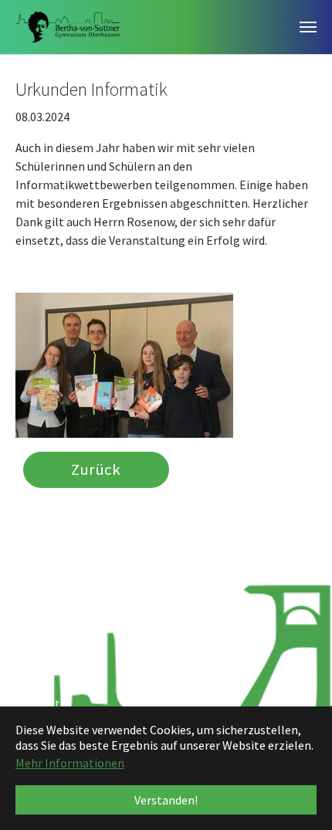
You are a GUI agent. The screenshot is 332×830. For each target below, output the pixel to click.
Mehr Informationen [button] (69, 763)
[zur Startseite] (67, 27)
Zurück (95, 470)
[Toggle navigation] (308, 27)
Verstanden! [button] (166, 800)
